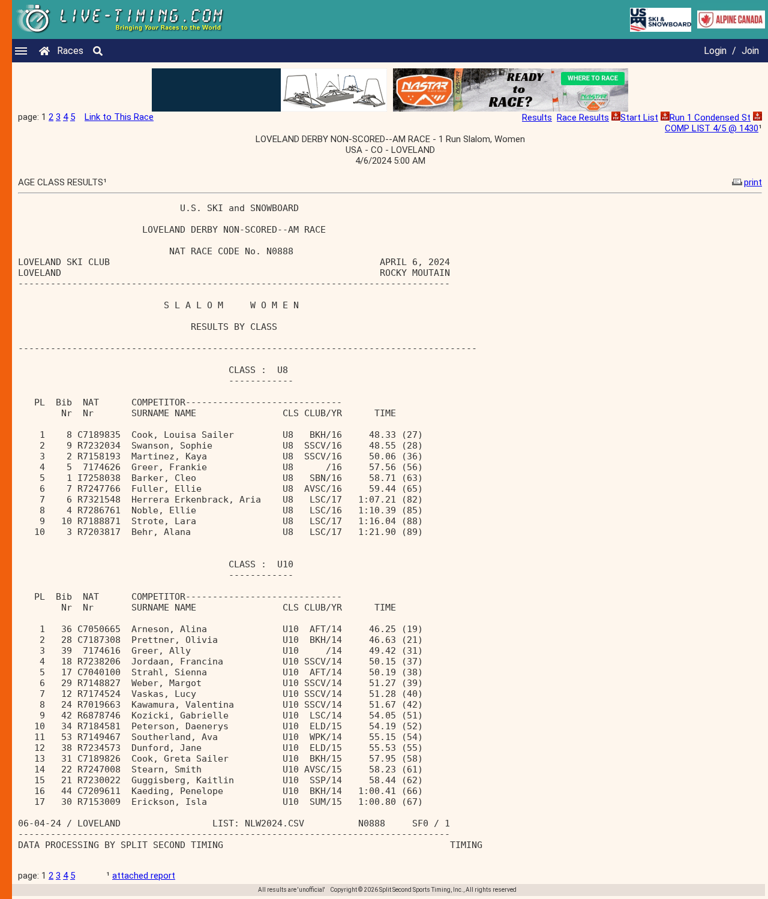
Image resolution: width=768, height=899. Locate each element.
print (753, 182)
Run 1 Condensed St (710, 117)
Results (537, 117)
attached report (143, 875)
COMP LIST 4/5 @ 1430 (711, 128)
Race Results (583, 117)
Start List (639, 117)
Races (70, 50)
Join (750, 50)
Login (715, 50)
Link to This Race (119, 117)
